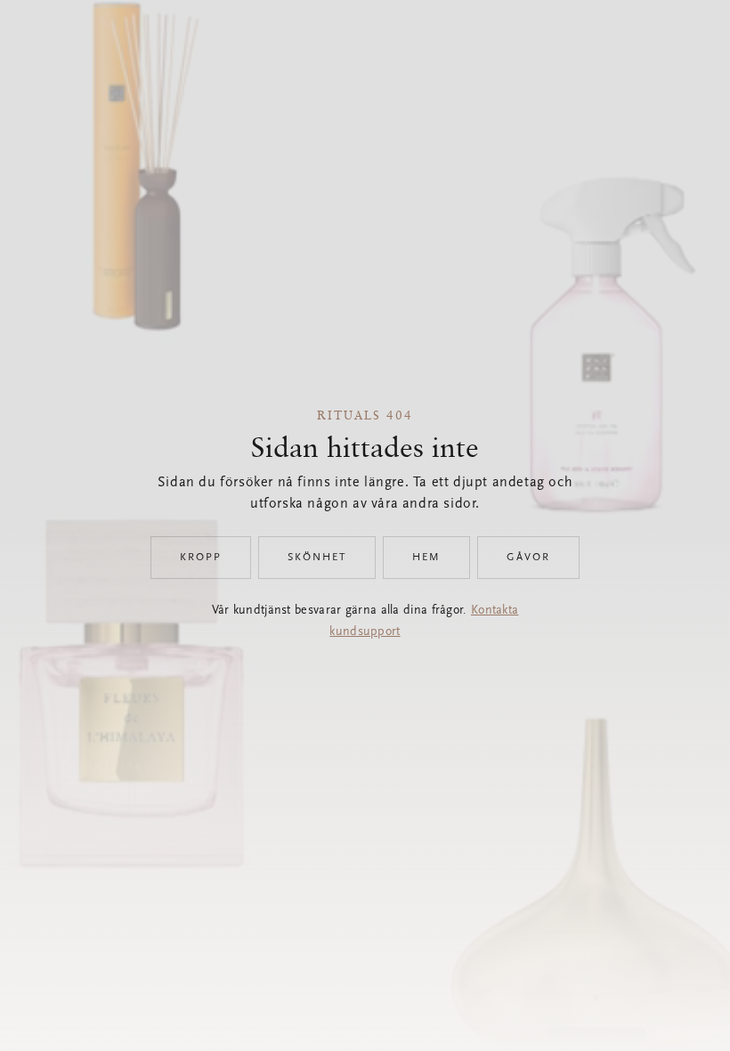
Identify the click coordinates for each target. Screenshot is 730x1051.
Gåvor (528, 557)
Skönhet (317, 557)
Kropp (201, 557)
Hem (426, 557)
